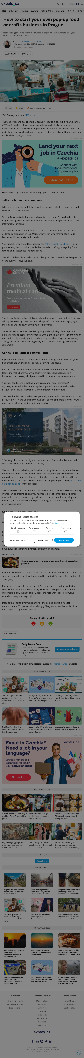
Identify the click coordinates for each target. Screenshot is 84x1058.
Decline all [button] (43, 540)
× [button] (76, 514)
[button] (17, 540)
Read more (59, 523)
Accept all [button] (64, 540)
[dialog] (42, 529)
